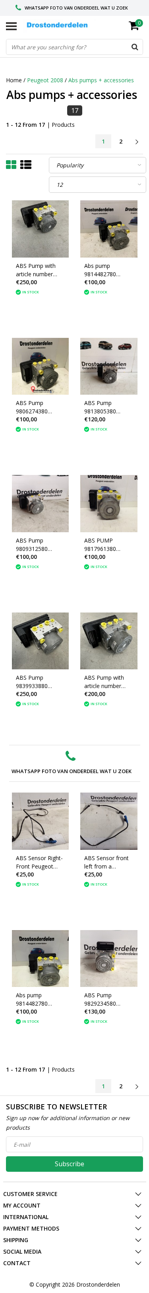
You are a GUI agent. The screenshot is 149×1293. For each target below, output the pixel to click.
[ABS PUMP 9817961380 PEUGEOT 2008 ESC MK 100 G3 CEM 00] (108, 503)
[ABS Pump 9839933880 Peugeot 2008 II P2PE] (40, 641)
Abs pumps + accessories (101, 80)
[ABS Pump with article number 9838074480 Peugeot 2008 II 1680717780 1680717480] (108, 641)
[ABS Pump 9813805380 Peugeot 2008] (108, 366)
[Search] (135, 47)
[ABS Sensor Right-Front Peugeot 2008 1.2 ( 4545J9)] (40, 821)
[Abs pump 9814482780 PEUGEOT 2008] (108, 229)
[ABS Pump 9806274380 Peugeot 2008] (40, 366)
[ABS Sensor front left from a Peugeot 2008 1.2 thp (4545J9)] (108, 821)
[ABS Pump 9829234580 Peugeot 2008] (108, 958)
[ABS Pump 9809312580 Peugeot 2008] (40, 503)
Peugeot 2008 (45, 80)
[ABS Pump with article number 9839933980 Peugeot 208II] (40, 229)
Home (14, 80)
